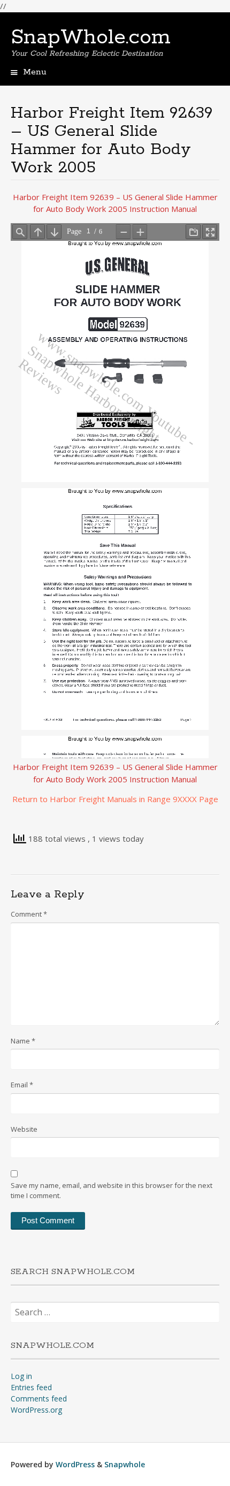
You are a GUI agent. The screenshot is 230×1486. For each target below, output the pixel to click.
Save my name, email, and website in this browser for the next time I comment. (111, 1190)
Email (22, 1084)
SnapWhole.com (91, 37)
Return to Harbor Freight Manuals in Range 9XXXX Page (115, 799)
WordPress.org (36, 1410)
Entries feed (31, 1387)
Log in (21, 1376)
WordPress (75, 1464)
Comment (29, 914)
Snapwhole (124, 1464)
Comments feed (39, 1398)
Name (23, 1041)
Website (24, 1129)
